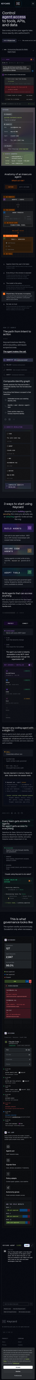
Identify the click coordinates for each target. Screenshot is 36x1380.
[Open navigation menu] (33, 3)
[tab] (18, 360)
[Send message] (31, 1304)
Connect (25, 623)
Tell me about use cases (24, 1312)
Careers (20, 1345)
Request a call (7, 1308)
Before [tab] (11, 187)
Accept (18, 1367)
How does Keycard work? (19, 1308)
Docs (3, 1342)
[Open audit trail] (31, 1245)
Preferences (18, 1375)
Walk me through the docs (10, 1312)
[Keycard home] (18, 3)
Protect (11, 623)
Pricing (4, 1345)
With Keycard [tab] (24, 187)
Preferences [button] (16, 1363)
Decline (18, 1371)
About (20, 1342)
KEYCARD (5, 4)
